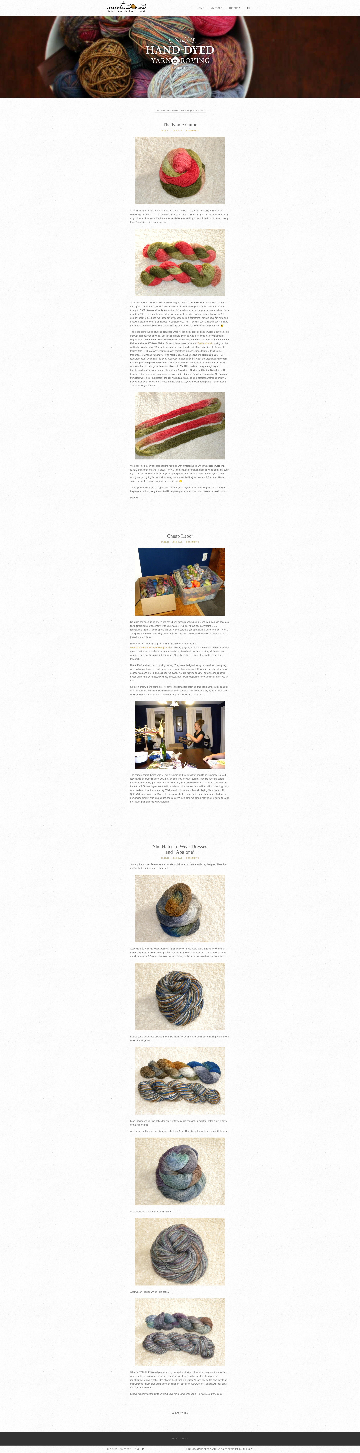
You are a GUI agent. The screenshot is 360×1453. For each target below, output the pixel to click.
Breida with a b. (205, 343)
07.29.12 (165, 542)
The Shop (234, 8)
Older (180, 1413)
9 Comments (192, 130)
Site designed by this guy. (237, 1449)
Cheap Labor (180, 536)
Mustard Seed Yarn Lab (206, 1449)
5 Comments (192, 542)
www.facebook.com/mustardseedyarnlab (150, 647)
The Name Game (180, 125)
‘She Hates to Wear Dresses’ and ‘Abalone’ (180, 849)
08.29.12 (165, 130)
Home (200, 8)
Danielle (177, 130)
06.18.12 (165, 858)
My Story (216, 8)
